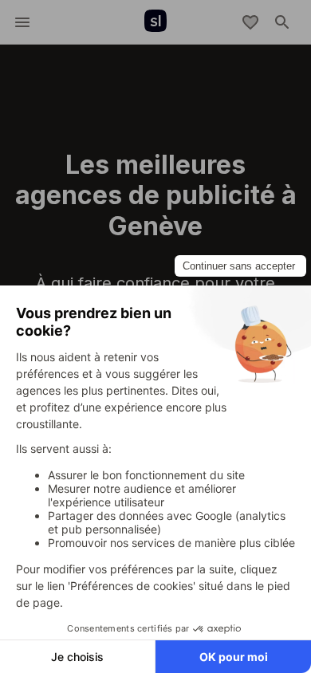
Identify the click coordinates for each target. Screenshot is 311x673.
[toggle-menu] (22, 22)
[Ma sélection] (250, 22)
